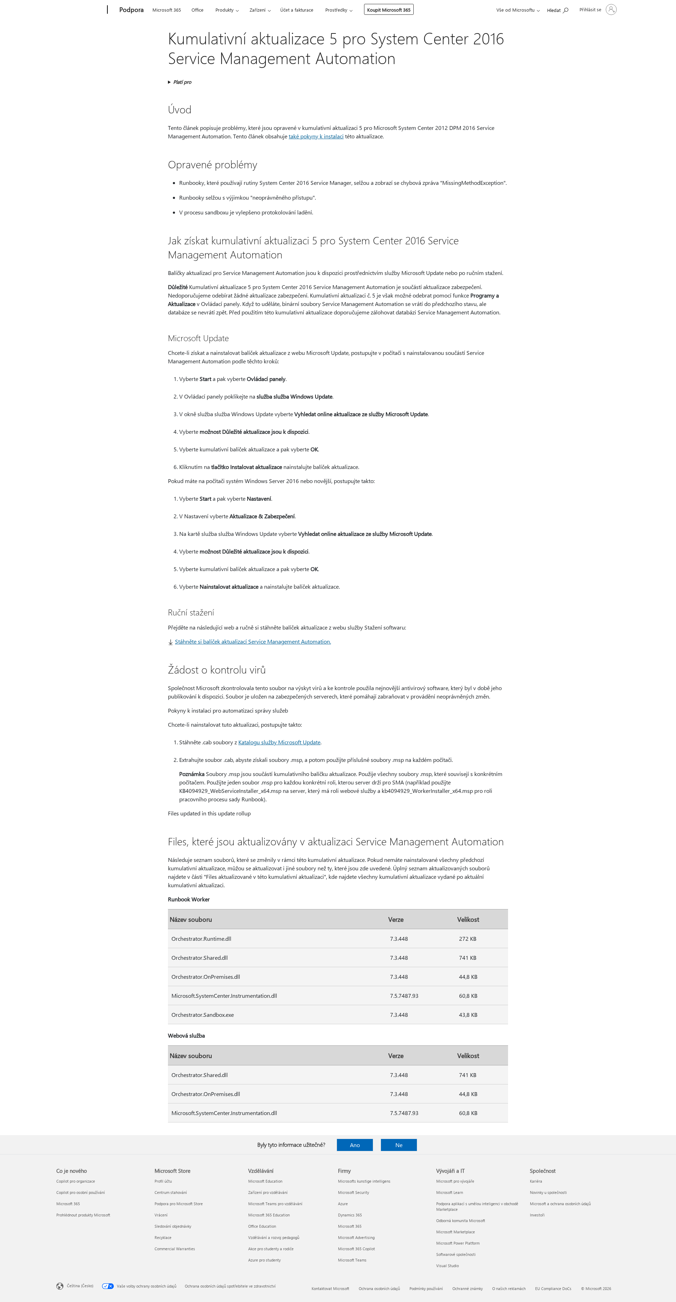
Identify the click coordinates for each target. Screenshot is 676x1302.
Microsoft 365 (166, 10)
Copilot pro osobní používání (80, 1192)
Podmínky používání (426, 1288)
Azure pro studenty (264, 1260)
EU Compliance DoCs (553, 1288)
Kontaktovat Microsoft (330, 1288)
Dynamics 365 (350, 1215)
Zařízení (257, 10)
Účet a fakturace (296, 10)
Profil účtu (163, 1181)
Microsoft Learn (449, 1192)
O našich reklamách (509, 1288)
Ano (355, 1144)
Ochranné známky (467, 1288)
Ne (398, 1144)
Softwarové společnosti (456, 1254)
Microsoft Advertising (356, 1237)
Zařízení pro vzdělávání (268, 1192)
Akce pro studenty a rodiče (271, 1248)
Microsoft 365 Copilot (356, 1248)
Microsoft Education (265, 1181)
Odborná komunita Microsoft (460, 1220)
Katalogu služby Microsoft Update (279, 742)
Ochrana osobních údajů (379, 1288)
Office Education (262, 1226)
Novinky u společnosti (548, 1192)
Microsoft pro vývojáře (455, 1181)
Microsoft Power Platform (458, 1243)
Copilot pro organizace (75, 1181)
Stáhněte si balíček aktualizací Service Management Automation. (253, 641)
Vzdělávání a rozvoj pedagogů (273, 1237)
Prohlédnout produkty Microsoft (83, 1215)
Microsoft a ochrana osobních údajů (560, 1203)
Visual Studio (447, 1265)
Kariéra (536, 1181)
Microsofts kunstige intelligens (364, 1181)
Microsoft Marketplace (455, 1231)
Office (198, 10)
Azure (343, 1203)
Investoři (537, 1215)
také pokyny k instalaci (316, 136)
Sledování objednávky (173, 1226)
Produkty (224, 10)
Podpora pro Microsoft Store (179, 1203)
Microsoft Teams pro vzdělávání (275, 1203)
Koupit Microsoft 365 (389, 10)
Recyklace (163, 1237)
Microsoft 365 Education (269, 1215)
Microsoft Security (353, 1192)
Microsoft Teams (352, 1260)
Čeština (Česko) (80, 1285)
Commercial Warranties (175, 1248)
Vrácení (161, 1215)
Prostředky (336, 10)
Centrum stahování (171, 1192)
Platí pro (182, 82)
